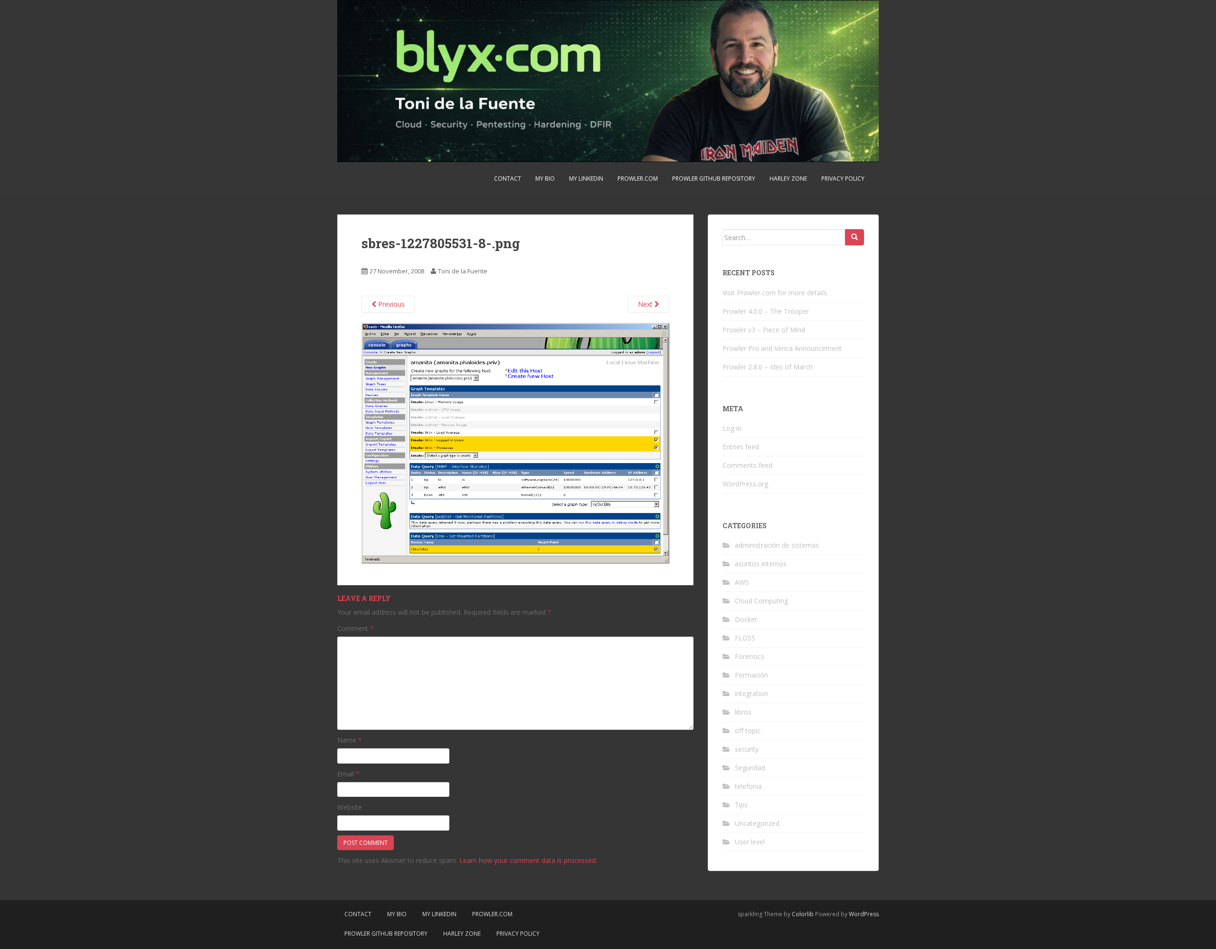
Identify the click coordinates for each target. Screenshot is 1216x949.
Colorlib (803, 914)
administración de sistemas (777, 545)
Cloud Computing (761, 600)
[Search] (854, 237)
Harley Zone (788, 178)
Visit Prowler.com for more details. (775, 292)
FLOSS (745, 637)
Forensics (749, 656)
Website (349, 807)
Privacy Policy (842, 178)
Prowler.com (638, 178)
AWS (742, 582)
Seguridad (750, 767)
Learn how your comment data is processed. (528, 860)
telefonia (748, 786)
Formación (751, 674)
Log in (731, 428)
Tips (741, 804)
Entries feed (740, 446)
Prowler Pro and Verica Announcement (782, 348)
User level (750, 841)
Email (348, 773)
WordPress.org (745, 483)
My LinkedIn (586, 178)
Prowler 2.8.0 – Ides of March (767, 366)
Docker (746, 619)
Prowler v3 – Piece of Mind (763, 329)
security (747, 749)
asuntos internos (761, 563)
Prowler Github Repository (713, 178)
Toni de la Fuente (462, 271)
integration (751, 693)
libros (743, 712)
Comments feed (747, 465)
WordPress (864, 914)
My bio (545, 178)
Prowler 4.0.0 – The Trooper (765, 311)
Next (646, 304)
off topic (747, 730)
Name (349, 740)
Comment (355, 628)
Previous (390, 304)
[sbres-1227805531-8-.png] (515, 441)
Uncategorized (757, 823)
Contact (507, 178)
